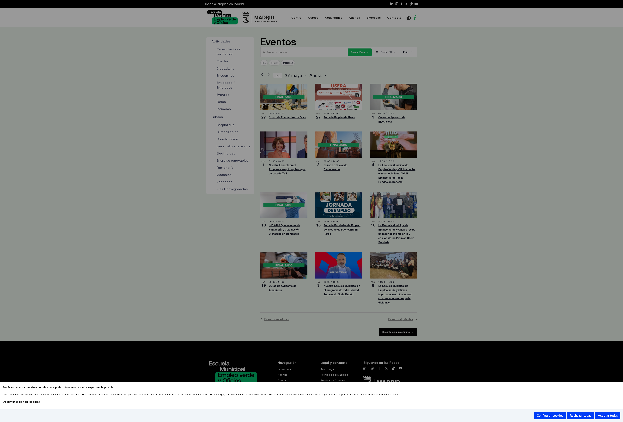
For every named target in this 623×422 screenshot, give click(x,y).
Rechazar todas (580, 415)
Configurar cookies (550, 415)
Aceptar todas (608, 415)
